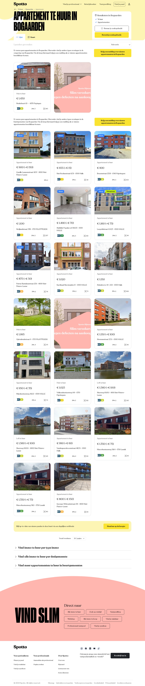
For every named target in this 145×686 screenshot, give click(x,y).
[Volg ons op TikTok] (98, 648)
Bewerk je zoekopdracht (111, 35)
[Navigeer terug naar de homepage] (20, 4)
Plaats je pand (19, 660)
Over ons (61, 660)
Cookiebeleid (99, 683)
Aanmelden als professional (43, 660)
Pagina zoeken (39, 664)
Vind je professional (71, 4)
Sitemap (51, 683)
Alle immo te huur (74, 612)
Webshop (71, 619)
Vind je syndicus (100, 626)
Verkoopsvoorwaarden (83, 683)
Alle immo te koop (90, 619)
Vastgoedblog (105, 4)
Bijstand (61, 664)
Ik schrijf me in (120, 655)
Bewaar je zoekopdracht (113, 28)
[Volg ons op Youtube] (94, 648)
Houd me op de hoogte (116, 526)
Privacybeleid (110, 683)
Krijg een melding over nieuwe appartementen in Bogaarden (113, 53)
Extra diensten (63, 673)
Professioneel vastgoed (76, 626)
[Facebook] (86, 648)
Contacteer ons (63, 669)
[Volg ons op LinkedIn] (90, 648)
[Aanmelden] (129, 4)
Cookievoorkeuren (124, 683)
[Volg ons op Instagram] (81, 648)
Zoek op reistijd (95, 612)
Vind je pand (119, 4)
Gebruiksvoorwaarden (64, 683)
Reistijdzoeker (90, 4)
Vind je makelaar (112, 619)
